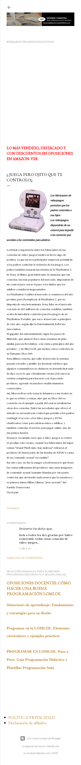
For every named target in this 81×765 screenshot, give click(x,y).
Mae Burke (52, 746)
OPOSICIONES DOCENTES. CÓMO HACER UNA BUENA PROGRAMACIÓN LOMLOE (39, 588)
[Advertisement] (40, 94)
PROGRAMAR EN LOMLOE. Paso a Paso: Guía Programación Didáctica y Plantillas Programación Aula (37, 659)
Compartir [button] (13, 508)
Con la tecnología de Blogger (44, 738)
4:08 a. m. (25, 548)
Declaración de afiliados (27, 722)
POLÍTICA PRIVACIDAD (31, 717)
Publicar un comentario (25, 557)
